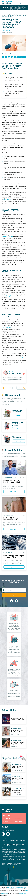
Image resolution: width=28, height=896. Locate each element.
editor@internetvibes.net (8, 830)
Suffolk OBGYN (7, 199)
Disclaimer (17, 818)
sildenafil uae (4, 893)
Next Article (20, 387)
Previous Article (8, 387)
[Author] (24, 374)
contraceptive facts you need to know (12, 259)
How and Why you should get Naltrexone (17, 887)
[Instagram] (11, 600)
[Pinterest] (16, 600)
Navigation (6, 821)
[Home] (7, 2)
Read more (18, 415)
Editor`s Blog (18, 821)
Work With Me (6, 818)
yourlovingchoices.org (10, 296)
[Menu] (24, 2)
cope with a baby (6, 327)
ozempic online (22, 893)
